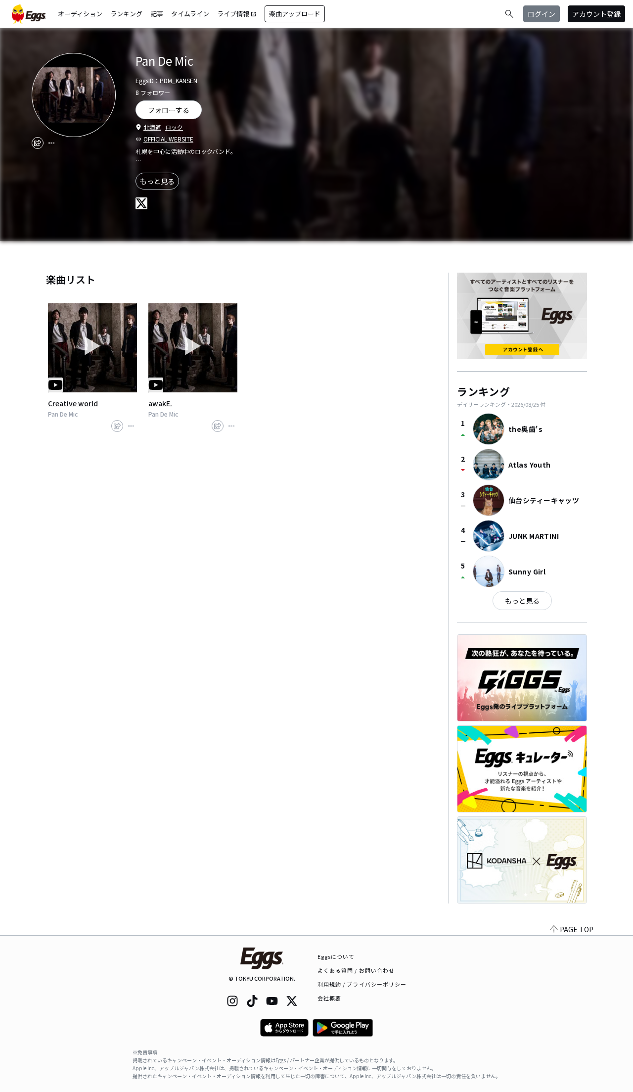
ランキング (126, 13)
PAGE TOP (576, 929)
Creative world (73, 403)
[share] (38, 143)
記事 (156, 13)
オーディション (80, 13)
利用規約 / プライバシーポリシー (362, 984)
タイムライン (190, 13)
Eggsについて (336, 956)
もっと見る (157, 181)
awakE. (160, 403)
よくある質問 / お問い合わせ (356, 970)
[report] (51, 143)
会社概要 (329, 998)
